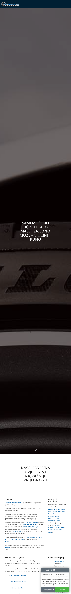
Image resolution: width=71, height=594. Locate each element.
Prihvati (62, 590)
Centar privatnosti (48, 590)
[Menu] (67, 4)
